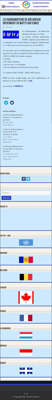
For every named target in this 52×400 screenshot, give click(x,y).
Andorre (3, 253)
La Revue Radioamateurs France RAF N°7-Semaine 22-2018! (13, 131)
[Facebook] (24, 179)
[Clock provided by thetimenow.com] (11, 215)
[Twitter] (28, 179)
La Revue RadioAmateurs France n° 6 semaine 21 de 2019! (13, 117)
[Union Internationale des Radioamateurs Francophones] (26, 6)
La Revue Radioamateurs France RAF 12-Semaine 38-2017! (13, 148)
